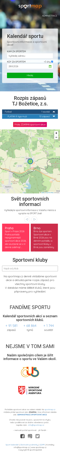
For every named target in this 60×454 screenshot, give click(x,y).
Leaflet (42, 192)
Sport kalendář (12, 445)
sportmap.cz (50, 409)
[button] (30, 161)
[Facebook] (22, 436)
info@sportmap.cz (36, 425)
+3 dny (47, 61)
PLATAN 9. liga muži (29, 116)
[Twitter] (37, 436)
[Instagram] (30, 436)
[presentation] (27, 219)
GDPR (42, 445)
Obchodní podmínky (29, 445)
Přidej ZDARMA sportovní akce (30, 124)
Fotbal (27, 111)
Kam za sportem (16, 51)
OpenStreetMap (49, 192)
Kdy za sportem (16, 61)
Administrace (49, 15)
